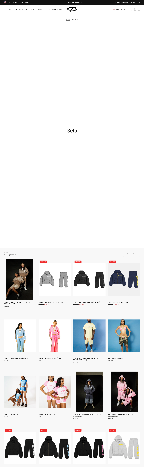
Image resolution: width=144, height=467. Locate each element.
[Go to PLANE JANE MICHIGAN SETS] (124, 279)
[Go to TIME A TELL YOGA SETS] (20, 392)
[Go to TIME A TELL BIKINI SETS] (124, 335)
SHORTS (47, 9)
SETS (32, 9)
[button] (130, 9)
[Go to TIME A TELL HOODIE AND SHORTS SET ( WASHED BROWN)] (20, 279)
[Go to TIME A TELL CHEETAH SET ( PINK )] (55, 335)
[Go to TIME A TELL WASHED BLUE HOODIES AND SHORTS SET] (89, 392)
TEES (27, 9)
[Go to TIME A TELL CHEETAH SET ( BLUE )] (20, 335)
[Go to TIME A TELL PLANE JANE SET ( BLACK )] (89, 279)
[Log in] (134, 9)
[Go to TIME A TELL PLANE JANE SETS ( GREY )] (55, 279)
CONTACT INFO (57, 9)
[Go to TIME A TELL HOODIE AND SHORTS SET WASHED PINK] (124, 392)
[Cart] (139, 9)
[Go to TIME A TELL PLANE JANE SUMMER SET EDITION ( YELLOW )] (89, 335)
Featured (130, 254)
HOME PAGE (7, 9)
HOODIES (39, 9)
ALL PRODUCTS (18, 9)
